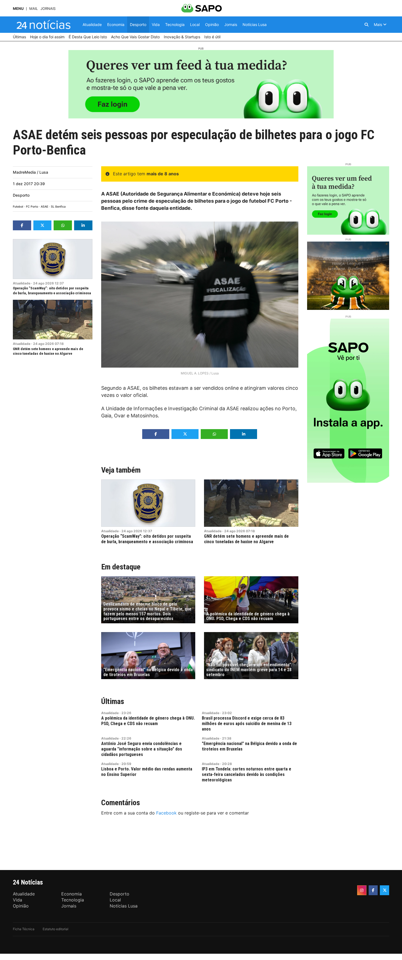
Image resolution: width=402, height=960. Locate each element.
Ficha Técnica (23, 929)
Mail (33, 8)
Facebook (166, 813)
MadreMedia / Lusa (30, 172)
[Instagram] (361, 890)
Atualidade (21, 283)
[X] (384, 890)
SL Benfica (58, 206)
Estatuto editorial (55, 929)
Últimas (112, 701)
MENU (18, 8)
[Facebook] (373, 890)
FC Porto (32, 206)
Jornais (48, 8)
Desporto (21, 195)
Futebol (18, 206)
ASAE (44, 206)
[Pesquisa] (366, 24)
